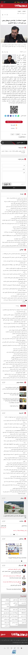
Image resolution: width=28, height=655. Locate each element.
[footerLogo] (18, 634)
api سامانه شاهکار (23, 600)
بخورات (8, 606)
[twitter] (13, 116)
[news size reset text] (5, 52)
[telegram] (16, 116)
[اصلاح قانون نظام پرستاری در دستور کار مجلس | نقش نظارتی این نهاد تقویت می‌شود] (24, 571)
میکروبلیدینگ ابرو (14, 616)
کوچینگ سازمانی (14, 619)
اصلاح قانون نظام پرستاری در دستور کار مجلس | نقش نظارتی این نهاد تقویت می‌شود (11, 572)
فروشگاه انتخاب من (14, 613)
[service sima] (18, 2)
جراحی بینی (24, 603)
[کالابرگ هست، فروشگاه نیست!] (22, 400)
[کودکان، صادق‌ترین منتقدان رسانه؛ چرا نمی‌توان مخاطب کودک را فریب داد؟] (22, 394)
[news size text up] (2, 52)
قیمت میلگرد (6, 622)
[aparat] (19, 648)
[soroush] (5, 116)
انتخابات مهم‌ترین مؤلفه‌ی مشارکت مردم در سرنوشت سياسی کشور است (13, 151)
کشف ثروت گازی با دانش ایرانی (16, 585)
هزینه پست (7, 603)
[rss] (5, 648)
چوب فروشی (15, 600)
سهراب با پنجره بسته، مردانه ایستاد (15, 578)
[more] (3, 382)
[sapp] (22, 648)
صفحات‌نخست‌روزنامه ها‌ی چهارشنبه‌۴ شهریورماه (17, 557)
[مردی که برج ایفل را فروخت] (22, 407)
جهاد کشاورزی (22, 137)
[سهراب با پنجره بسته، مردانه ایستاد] (24, 577)
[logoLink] (21, 5)
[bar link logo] (3, 2)
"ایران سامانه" (19, 645)
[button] (17, 534)
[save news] (7, 15)
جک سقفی (24, 622)
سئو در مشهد (15, 609)
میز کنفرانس (7, 626)
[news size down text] (7, 52)
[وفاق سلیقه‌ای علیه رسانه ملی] (22, 527)
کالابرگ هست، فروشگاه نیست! (14, 402)
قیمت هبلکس (6, 619)
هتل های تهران (6, 613)
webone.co (23, 613)
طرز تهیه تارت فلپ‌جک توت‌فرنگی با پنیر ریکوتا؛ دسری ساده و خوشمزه (14, 300)
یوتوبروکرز (7, 600)
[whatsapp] (18, 116)
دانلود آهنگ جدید (23, 609)
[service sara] (22, 2)
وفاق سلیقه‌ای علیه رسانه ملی (14, 525)
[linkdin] (8, 116)
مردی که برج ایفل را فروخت (14, 406)
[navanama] (25, 2)
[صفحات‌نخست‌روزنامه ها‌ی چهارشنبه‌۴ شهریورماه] (14, 549)
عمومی (19, 11)
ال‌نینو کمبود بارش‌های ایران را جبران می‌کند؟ (13, 589)
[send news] (5, 14)
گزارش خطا (13, 125)
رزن (12, 134)
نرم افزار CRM (6, 609)
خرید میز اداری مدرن (14, 623)
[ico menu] (2, 5)
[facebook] (11, 116)
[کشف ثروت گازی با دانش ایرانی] (24, 583)
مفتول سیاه (24, 619)
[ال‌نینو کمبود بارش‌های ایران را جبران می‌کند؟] (24, 590)
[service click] (15, 2)
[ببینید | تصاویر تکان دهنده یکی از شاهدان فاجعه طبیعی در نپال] (14, 507)
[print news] (2, 15)
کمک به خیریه (23, 616)
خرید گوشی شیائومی (15, 604)
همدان (24, 11)
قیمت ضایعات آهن (5, 616)
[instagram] (8, 648)
